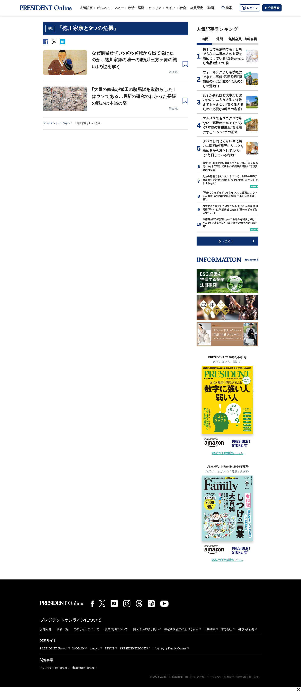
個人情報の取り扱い (146, 629)
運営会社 (226, 629)
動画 (210, 8)
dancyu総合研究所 (83, 667)
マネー (119, 8)
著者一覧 (62, 629)
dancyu (94, 648)
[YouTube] (164, 604)
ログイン (252, 7)
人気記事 (86, 8)
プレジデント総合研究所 (53, 667)
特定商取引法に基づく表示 (181, 629)
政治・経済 (136, 8)
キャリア (155, 8)
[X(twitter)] (102, 603)
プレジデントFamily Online (169, 648)
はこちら (227, 453)
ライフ (170, 8)
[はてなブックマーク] (114, 603)
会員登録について (116, 629)
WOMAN (78, 648)
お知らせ (45, 629)
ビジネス (103, 8)
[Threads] (139, 603)
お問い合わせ (246, 629)
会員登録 (274, 7)
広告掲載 (209, 629)
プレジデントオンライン (56, 123)
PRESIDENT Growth (53, 648)
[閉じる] (298, 689)
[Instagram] (126, 603)
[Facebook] (92, 604)
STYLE (109, 648)
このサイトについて (86, 629)
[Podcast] (151, 603)
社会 (183, 8)
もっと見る (225, 241)
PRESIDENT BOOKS (134, 648)
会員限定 (196, 8)
